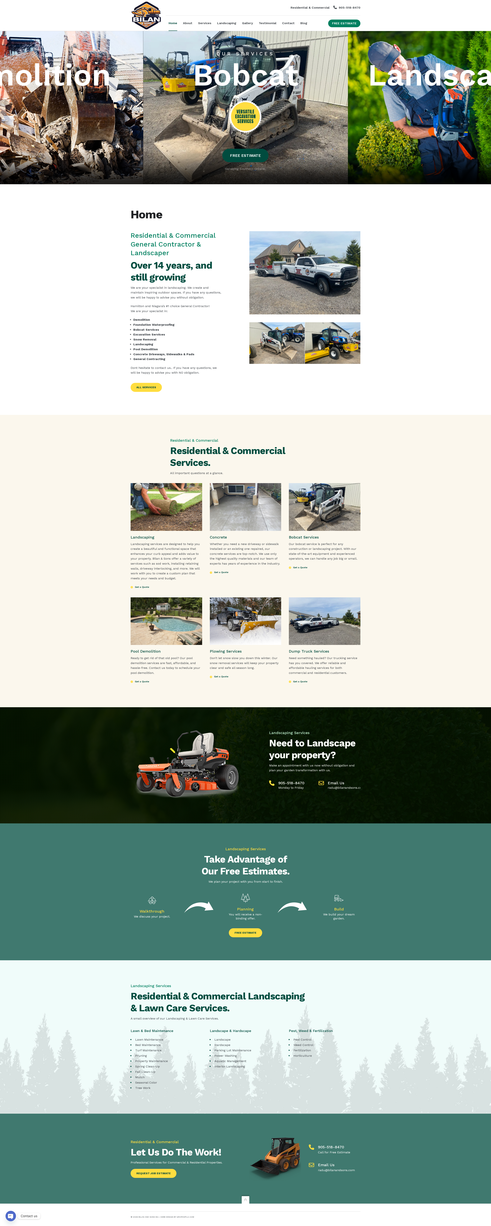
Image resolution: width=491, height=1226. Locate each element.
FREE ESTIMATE (245, 155)
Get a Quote (142, 587)
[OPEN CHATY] (11, 1216)
